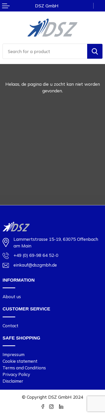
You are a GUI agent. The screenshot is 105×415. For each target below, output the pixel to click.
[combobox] (45, 51)
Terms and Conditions (24, 367)
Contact (10, 325)
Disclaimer (13, 381)
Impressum (13, 354)
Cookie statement (20, 361)
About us (12, 296)
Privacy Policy (16, 374)
